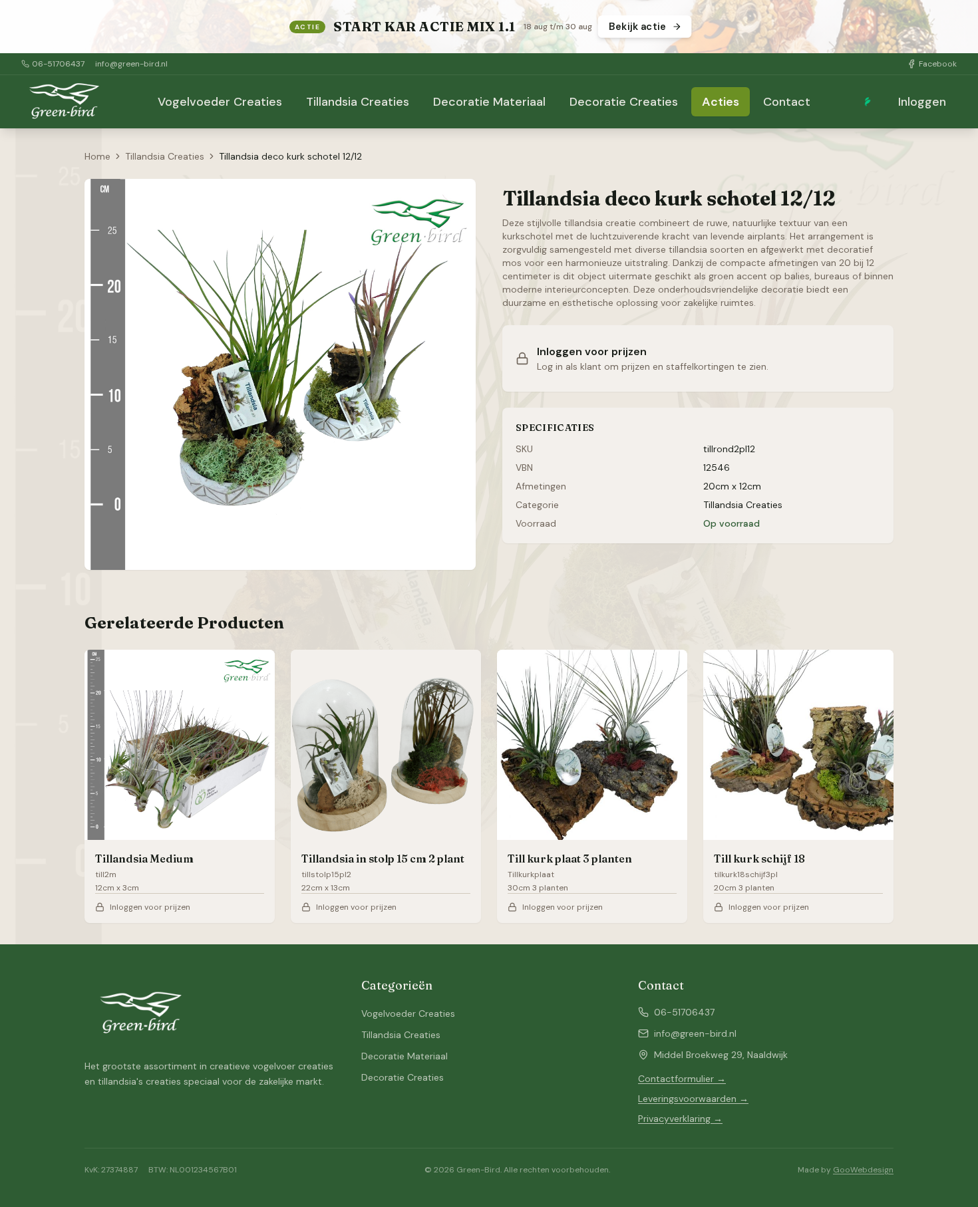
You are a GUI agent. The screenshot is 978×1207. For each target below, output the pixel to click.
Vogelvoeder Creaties (220, 102)
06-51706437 (58, 64)
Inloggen (922, 102)
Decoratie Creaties (624, 102)
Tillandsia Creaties (357, 102)
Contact (786, 102)
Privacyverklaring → (680, 1119)
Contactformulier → (682, 1079)
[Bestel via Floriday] (868, 102)
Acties (720, 102)
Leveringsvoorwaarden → (693, 1099)
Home (97, 156)
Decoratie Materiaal (489, 102)
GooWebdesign (863, 1169)
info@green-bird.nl (131, 64)
